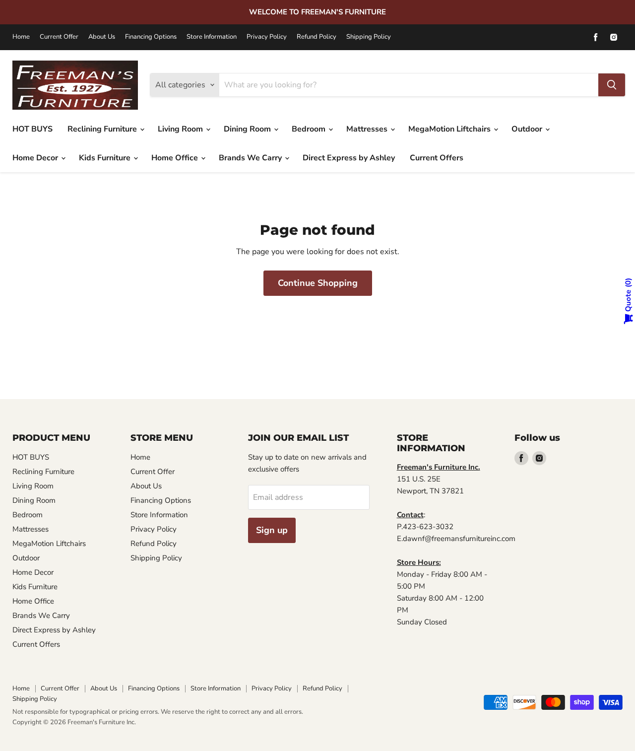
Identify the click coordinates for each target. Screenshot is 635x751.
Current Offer (59, 37)
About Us (101, 37)
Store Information (212, 37)
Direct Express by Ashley (349, 157)
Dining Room (248, 129)
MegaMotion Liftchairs (450, 129)
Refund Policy (316, 37)
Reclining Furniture (103, 129)
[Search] (611, 84)
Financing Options (151, 37)
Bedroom (309, 129)
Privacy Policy (267, 37)
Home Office (175, 157)
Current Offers (436, 157)
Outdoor (527, 129)
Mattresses (367, 129)
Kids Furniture (105, 157)
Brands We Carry (251, 157)
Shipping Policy (368, 37)
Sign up (272, 530)
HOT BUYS (32, 129)
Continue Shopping (318, 283)
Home (21, 37)
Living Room (181, 129)
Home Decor (36, 157)
